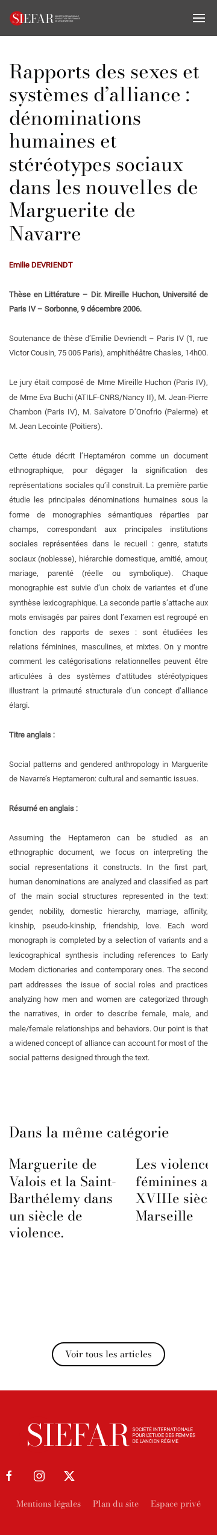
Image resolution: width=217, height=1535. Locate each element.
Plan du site (116, 1503)
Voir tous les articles (108, 1354)
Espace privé (176, 1503)
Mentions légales (48, 1503)
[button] (199, 18)
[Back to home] (45, 18)
